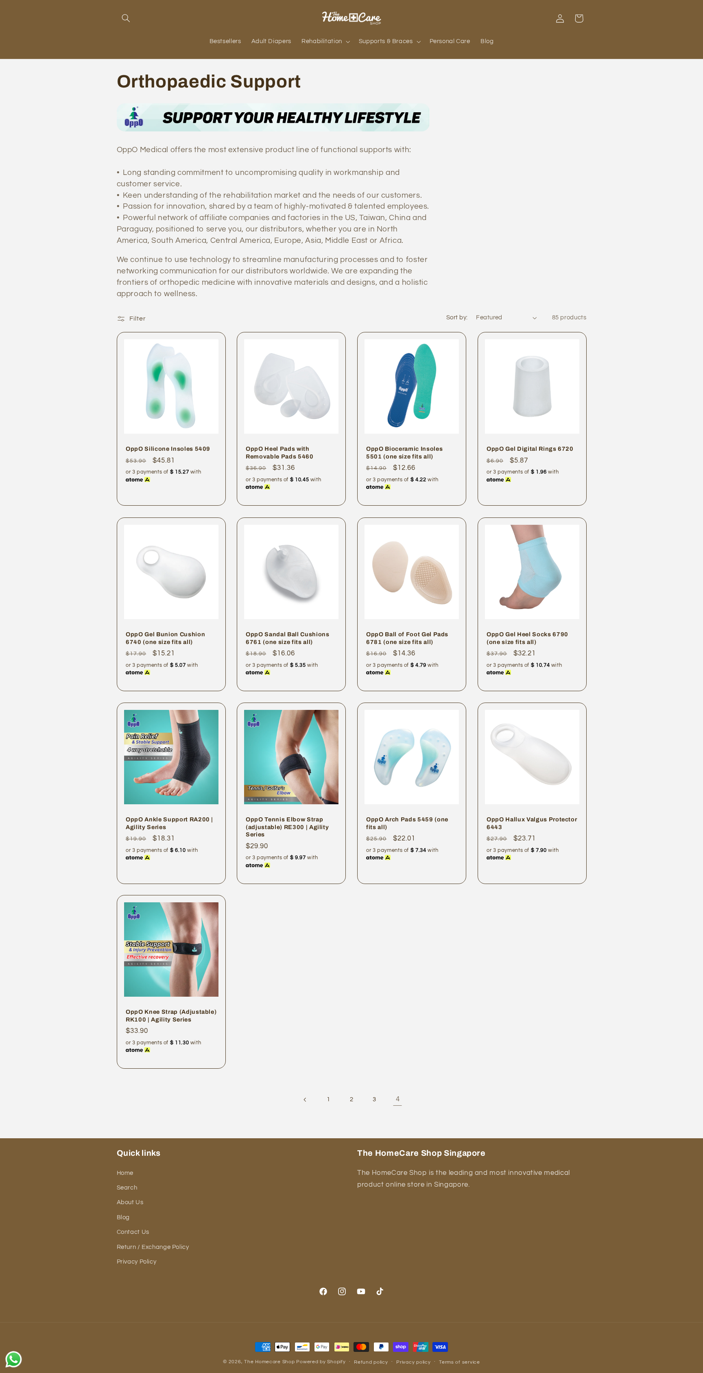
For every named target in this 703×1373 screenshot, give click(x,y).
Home (125, 1173)
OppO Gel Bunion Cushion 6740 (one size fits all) (165, 638)
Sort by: (456, 317)
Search (127, 1188)
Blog (123, 1217)
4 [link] (398, 1099)
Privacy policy (413, 1362)
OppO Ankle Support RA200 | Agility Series (169, 823)
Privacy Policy (137, 1262)
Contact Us (133, 1232)
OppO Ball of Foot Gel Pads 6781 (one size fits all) (407, 638)
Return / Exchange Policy (153, 1247)
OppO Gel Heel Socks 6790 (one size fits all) (527, 638)
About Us (130, 1202)
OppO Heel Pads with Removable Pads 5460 (280, 453)
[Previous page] (305, 1099)
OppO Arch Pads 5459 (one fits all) (407, 823)
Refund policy (371, 1362)
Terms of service (459, 1362)
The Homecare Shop (269, 1362)
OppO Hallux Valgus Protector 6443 (532, 823)
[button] (126, 18)
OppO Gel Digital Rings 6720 (530, 449)
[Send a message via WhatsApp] (13, 1359)
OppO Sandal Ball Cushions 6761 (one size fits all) (288, 638)
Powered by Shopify (320, 1362)
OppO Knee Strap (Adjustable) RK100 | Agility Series (171, 1016)
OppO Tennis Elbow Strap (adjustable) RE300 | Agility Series (287, 827)
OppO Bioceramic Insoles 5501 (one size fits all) (404, 453)
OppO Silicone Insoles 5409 (168, 449)
